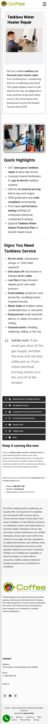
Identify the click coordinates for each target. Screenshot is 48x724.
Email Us (5, 684)
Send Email (19, 489)
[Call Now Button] (6, 718)
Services (10, 717)
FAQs (39, 717)
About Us (19, 717)
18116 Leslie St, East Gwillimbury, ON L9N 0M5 (20, 667)
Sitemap (36, 720)
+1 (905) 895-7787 (9, 676)
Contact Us (30, 717)
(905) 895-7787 (19, 486)
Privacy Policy (25, 720)
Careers (14, 720)
